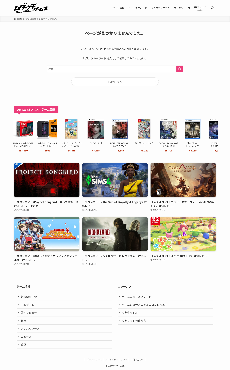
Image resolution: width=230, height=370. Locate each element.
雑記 (23, 344)
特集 (23, 321)
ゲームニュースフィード (136, 297)
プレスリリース (30, 328)
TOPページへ (115, 81)
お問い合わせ (137, 359)
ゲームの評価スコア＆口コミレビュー (145, 305)
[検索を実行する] (179, 69)
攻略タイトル (130, 312)
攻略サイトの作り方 (134, 321)
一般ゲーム (27, 305)
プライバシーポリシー (116, 359)
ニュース (26, 337)
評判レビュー (29, 312)
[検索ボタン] (212, 8)
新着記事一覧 (29, 297)
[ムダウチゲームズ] (31, 8)
